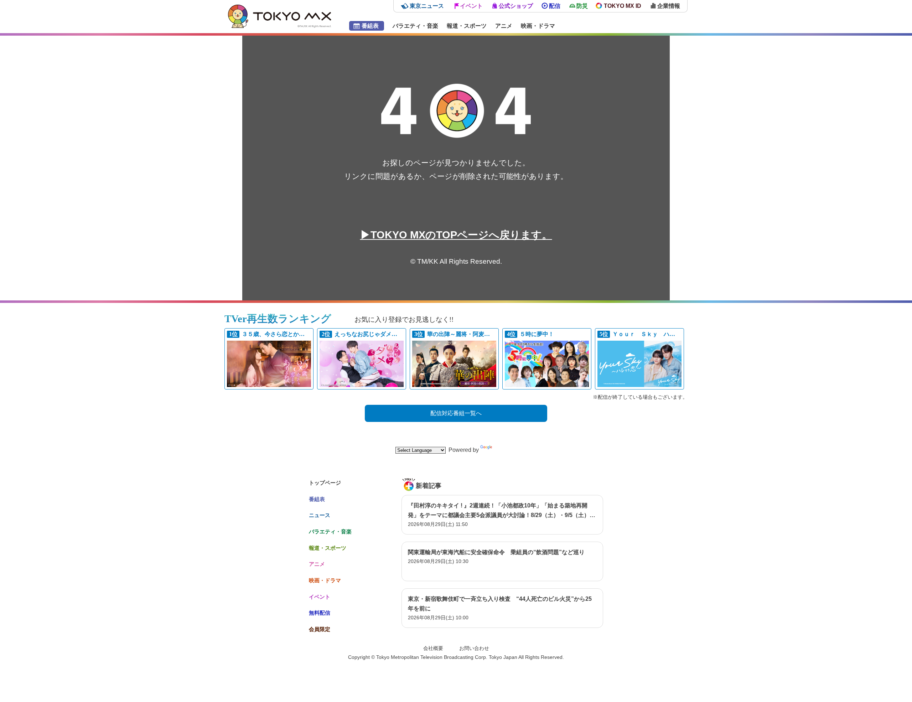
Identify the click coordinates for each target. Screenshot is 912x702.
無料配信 (319, 613)
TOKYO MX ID (622, 6)
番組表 (370, 26)
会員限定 (319, 629)
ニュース (319, 515)
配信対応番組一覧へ (456, 413)
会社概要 (433, 648)
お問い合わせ (474, 648)
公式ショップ (516, 6)
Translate (505, 450)
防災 (582, 6)
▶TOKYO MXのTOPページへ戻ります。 (456, 235)
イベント (471, 6)
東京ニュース (427, 6)
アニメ (503, 26)
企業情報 (668, 6)
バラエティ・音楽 (415, 26)
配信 (554, 6)
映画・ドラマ (538, 26)
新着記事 (428, 485)
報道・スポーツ (467, 26)
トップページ (325, 483)
